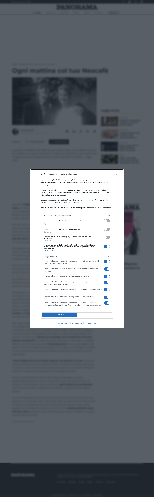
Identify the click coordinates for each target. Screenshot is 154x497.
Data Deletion (63, 323)
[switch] (107, 220)
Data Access (77, 323)
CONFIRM (59, 314)
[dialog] (77, 248)
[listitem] (77, 215)
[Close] (118, 174)
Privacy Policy (90, 323)
